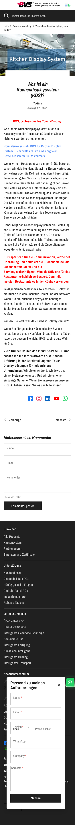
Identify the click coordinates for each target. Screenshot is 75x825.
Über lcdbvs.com (14, 621)
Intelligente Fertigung (17, 645)
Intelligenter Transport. (18, 663)
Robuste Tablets (14, 602)
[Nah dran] (59, 685)
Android (42, 370)
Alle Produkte (12, 536)
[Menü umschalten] (8, 5)
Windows (54, 370)
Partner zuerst (12, 548)
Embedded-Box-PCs (16, 578)
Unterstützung (12, 565)
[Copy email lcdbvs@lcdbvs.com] (66, 5)
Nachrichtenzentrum (16, 674)
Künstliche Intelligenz (17, 651)
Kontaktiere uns (13, 639)
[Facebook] (6, 743)
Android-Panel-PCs (16, 590)
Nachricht (17, 768)
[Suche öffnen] (6, 16)
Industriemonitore (15, 596)
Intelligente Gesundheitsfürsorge (24, 633)
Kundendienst (12, 572)
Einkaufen (10, 529)
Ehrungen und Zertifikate (19, 554)
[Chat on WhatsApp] (69, 5)
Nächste (61, 420)
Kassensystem (12, 542)
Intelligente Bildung (16, 657)
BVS (42, 338)
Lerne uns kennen (15, 613)
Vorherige (14, 420)
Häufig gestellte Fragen (18, 584)
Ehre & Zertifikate (15, 627)
